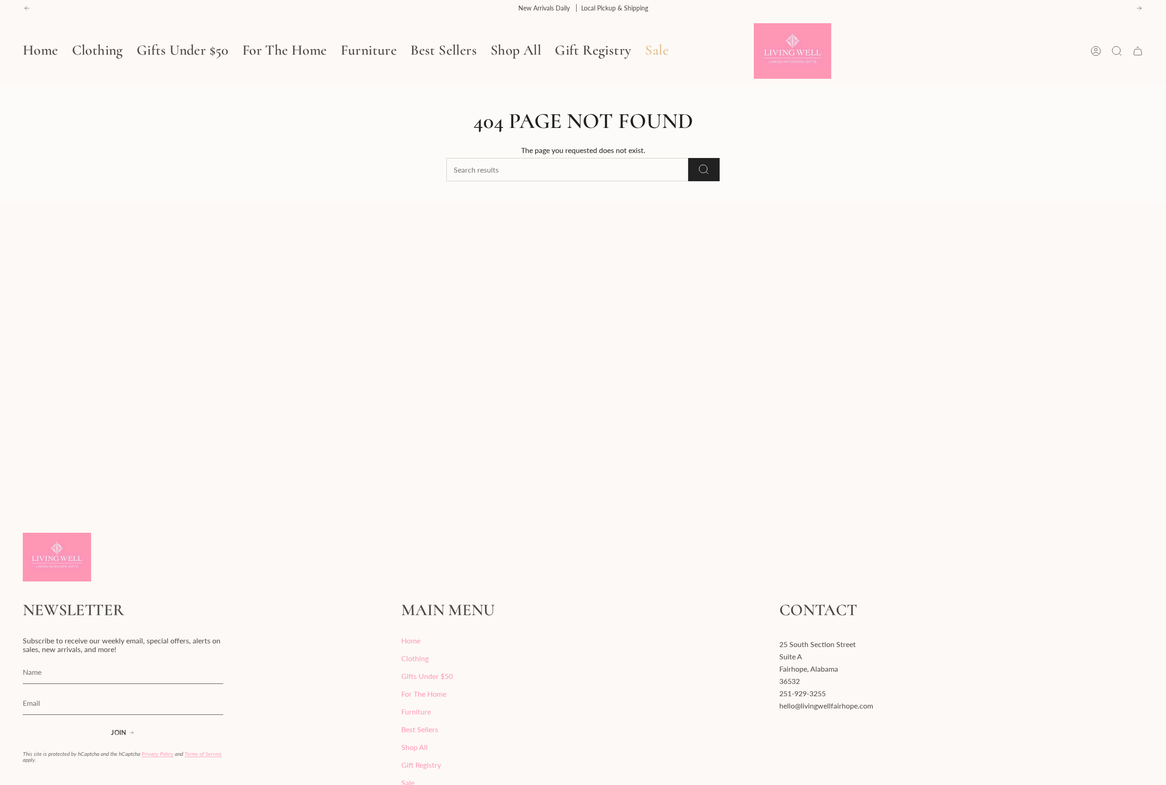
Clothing (415, 658)
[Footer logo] (57, 557)
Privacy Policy (158, 753)
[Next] (1139, 8)
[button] (97, 51)
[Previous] (27, 8)
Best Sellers (419, 729)
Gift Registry (421, 764)
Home (410, 640)
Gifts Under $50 (427, 676)
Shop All (414, 747)
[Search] (704, 169)
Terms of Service (203, 753)
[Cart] (1137, 51)
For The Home (423, 693)
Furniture (416, 711)
